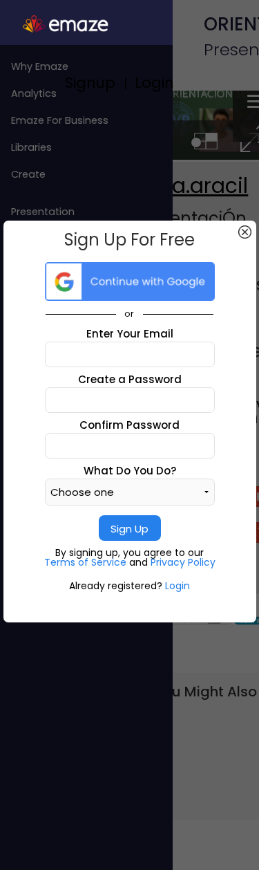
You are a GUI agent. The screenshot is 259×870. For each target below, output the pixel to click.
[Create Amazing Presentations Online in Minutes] (86, 24)
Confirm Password (129, 425)
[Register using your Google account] (129, 281)
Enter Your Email (129, 333)
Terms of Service (86, 562)
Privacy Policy (183, 562)
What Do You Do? (130, 470)
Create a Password (130, 379)
